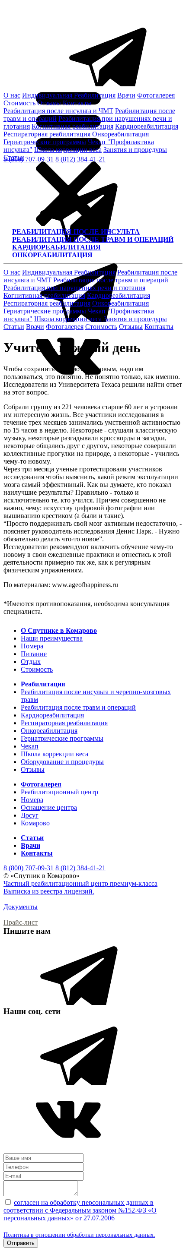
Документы (20, 906)
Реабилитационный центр (59, 792)
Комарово (35, 823)
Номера (32, 646)
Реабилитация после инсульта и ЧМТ (58, 110)
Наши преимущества (52, 638)
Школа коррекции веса (68, 149)
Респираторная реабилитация (46, 134)
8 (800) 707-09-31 (28, 868)
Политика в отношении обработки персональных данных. (79, 1235)
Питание (34, 653)
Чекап (29, 746)
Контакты (77, 103)
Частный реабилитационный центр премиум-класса (80, 883)
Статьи (13, 157)
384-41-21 (80, 159)
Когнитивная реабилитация (72, 126)
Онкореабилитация (120, 134)
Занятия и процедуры (135, 149)
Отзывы (49, 103)
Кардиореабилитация (146, 126)
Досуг (29, 815)
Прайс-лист (20, 922)
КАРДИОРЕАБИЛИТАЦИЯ (56, 247)
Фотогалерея (156, 95)
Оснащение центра (49, 807)
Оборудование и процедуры (62, 761)
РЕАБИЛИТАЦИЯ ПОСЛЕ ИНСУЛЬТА (76, 231)
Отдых (31, 661)
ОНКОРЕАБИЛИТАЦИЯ (52, 255)
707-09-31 (28, 159)
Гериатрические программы (44, 141)
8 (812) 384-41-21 (80, 868)
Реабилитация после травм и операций (110, 280)
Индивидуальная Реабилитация (68, 95)
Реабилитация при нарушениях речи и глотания (74, 287)
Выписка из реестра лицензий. (48, 891)
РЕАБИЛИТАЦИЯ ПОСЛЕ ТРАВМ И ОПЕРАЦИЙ (92, 239)
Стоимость (19, 103)
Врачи (126, 95)
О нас (11, 95)
